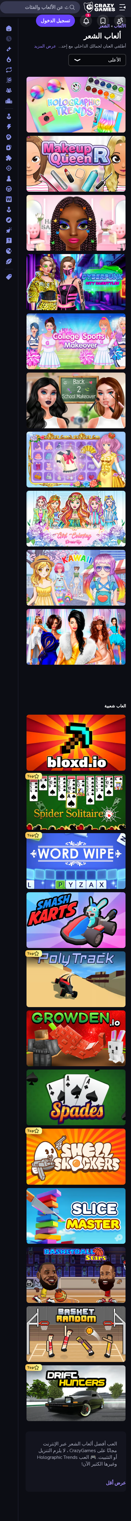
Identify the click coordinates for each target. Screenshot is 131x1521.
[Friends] (120, 21)
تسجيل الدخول (55, 20)
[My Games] (103, 21)
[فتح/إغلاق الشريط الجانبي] (122, 7)
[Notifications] (86, 21)
